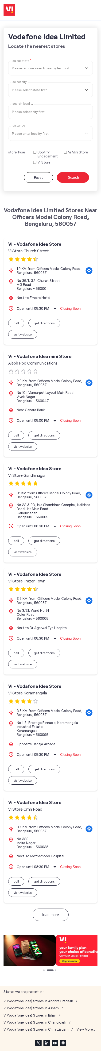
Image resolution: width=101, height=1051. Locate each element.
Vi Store (44, 162)
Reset (38, 177)
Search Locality (22, 103)
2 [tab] (48, 970)
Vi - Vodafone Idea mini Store (39, 356)
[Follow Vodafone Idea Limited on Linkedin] (46, 1042)
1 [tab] (44, 970)
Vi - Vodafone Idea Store (34, 244)
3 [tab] (56, 970)
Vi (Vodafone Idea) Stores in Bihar (30, 1015)
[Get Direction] (89, 270)
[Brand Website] (62, 1042)
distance (18, 125)
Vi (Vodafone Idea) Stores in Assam (31, 1008)
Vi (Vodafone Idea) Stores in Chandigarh (35, 1022)
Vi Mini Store (78, 152)
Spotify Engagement (48, 154)
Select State (21, 60)
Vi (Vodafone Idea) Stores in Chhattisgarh (36, 1029)
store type (16, 152)
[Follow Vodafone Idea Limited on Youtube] (54, 1042)
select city (19, 82)
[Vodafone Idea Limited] (9, 10)
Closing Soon (70, 308)
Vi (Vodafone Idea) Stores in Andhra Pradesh (38, 1001)
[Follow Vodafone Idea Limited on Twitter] (38, 1042)
